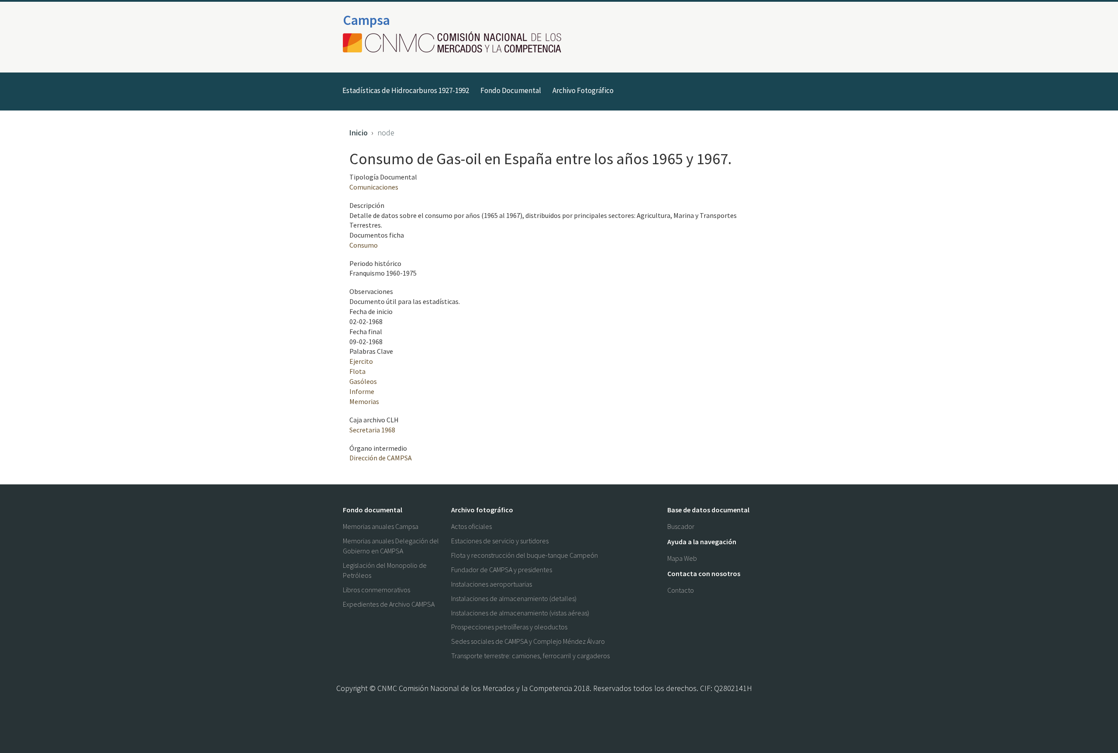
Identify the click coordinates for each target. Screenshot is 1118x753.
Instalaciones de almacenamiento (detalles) (513, 598)
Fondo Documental (510, 90)
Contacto (680, 590)
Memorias (364, 401)
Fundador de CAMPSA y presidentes (501, 569)
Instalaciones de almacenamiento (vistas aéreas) (520, 612)
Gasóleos (363, 381)
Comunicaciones (373, 187)
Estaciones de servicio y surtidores (500, 540)
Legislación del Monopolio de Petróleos (385, 570)
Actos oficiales (471, 526)
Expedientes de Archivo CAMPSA (389, 604)
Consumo (363, 245)
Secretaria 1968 (372, 429)
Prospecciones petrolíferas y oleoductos (509, 626)
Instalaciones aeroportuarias (491, 584)
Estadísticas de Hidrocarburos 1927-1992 (405, 90)
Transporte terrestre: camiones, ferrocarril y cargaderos (530, 655)
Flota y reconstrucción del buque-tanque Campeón (524, 555)
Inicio (358, 133)
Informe (361, 391)
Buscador (680, 526)
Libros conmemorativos (376, 589)
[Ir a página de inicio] (454, 43)
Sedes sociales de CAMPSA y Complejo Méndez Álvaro (528, 641)
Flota (357, 371)
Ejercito (361, 361)
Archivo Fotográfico (583, 90)
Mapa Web (682, 558)
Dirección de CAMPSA (380, 457)
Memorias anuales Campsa (380, 526)
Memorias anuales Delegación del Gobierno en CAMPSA (391, 545)
